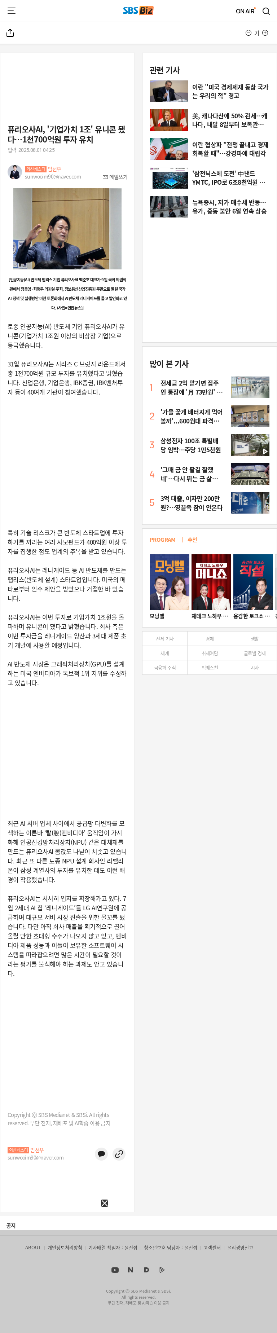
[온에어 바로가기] (246, 11)
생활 (255, 638)
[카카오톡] (101, 1154)
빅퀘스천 (210, 667)
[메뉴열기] (11, 11)
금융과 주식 (165, 667)
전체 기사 (164, 638)
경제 (210, 638)
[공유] (10, 33)
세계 (165, 653)
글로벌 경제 (254, 653)
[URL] (119, 1154)
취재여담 (210, 653)
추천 (192, 539)
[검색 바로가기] (266, 11)
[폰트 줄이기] (248, 33)
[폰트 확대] (265, 33)
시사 (255, 667)
